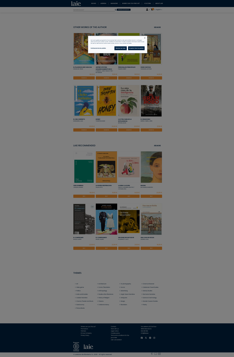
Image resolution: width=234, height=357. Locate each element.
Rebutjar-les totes (121, 48)
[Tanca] (145, 38)
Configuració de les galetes (98, 48)
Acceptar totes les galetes (136, 48)
